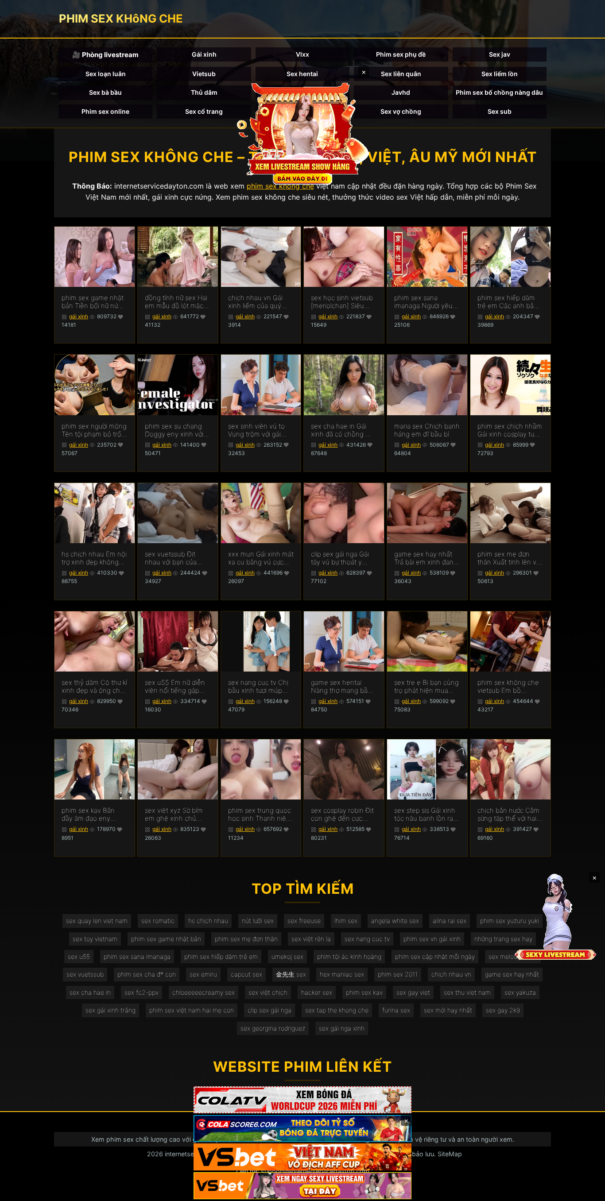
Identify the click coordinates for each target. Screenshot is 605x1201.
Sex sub (500, 111)
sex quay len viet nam (97, 920)
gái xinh (78, 316)
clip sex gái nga (269, 1010)
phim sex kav (364, 992)
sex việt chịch (267, 992)
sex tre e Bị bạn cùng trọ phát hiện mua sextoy (426, 687)
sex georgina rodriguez (272, 1028)
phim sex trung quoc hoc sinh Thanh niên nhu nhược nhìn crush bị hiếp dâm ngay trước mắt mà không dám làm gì (259, 815)
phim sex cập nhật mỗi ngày (435, 956)
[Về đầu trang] (585, 1190)
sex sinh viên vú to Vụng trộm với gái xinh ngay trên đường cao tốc (260, 430)
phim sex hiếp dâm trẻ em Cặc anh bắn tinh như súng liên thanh (507, 302)
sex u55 (79, 956)
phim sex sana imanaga (137, 956)
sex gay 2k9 (503, 1010)
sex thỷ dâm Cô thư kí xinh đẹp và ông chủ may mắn (94, 687)
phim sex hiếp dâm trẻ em (221, 956)
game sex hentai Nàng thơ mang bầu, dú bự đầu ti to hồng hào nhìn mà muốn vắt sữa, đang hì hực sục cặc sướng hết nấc (342, 687)
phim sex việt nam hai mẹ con (191, 1010)
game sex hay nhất (512, 974)
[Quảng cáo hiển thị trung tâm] (302, 132)
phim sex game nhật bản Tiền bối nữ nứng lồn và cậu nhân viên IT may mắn (94, 302)
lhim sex (345, 920)
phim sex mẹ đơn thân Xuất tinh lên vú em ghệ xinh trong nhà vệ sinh (508, 558)
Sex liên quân (401, 73)
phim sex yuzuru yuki (509, 920)
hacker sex (316, 992)
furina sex (396, 1010)
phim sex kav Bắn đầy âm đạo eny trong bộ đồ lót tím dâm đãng (90, 815)
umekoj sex (287, 956)
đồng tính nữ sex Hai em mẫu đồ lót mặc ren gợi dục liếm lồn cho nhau (176, 302)
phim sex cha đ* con (146, 974)
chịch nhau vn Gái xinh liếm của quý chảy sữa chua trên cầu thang (257, 302)
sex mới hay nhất (448, 1010)
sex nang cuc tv (367, 938)
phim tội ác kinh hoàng (349, 956)
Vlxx (302, 54)
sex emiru (203, 974)
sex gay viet (413, 992)
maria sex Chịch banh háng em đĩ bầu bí (427, 430)
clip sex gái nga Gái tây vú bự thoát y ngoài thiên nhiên (340, 558)
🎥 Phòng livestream (105, 54)
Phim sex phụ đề (401, 54)
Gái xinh (204, 54)
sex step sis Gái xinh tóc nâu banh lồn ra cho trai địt (424, 815)
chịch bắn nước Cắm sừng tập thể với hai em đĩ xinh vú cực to (508, 815)
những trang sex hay (503, 938)
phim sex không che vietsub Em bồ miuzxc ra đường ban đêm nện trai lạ (509, 687)
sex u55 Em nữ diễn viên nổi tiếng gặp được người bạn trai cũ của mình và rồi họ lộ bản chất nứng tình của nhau (177, 687)
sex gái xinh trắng (110, 1010)
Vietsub (204, 73)
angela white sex (395, 920)
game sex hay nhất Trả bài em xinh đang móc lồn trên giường (426, 558)
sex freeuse (304, 920)
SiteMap (450, 1154)
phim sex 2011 (398, 974)
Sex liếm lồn (499, 73)
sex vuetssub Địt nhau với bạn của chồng (171, 558)
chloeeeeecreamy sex (203, 992)
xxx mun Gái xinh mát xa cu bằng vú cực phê (261, 558)
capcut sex (246, 974)
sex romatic (158, 920)
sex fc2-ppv (141, 992)
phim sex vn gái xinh (432, 938)
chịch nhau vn (451, 974)
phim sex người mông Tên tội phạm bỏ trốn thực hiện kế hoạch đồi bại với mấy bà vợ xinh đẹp (94, 430)
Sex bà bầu (105, 92)
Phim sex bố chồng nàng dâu (499, 92)
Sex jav (499, 54)
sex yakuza (520, 992)
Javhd (401, 92)
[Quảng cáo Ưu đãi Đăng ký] (302, 1128)
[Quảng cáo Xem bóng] (302, 1099)
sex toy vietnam (95, 938)
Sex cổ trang (204, 111)
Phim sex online (105, 111)
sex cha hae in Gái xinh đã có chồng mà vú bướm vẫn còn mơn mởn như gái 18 (343, 430)
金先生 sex (291, 974)
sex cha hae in (90, 992)
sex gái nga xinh (342, 1028)
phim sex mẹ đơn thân (246, 938)
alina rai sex (449, 920)
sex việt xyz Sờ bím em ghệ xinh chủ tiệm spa (174, 815)
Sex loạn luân (105, 73)
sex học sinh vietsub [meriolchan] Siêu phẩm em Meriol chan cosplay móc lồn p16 (342, 302)
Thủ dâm (204, 92)
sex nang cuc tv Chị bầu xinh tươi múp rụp (258, 687)
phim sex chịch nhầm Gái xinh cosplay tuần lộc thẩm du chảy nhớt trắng (509, 430)
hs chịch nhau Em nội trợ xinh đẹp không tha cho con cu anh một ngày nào (94, 558)
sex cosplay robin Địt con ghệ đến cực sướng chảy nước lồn (342, 815)
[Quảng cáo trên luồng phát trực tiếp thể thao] (302, 1185)
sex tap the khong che (336, 1010)
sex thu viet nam (467, 992)
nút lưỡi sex (258, 920)
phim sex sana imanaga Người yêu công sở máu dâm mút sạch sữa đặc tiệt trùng (426, 302)
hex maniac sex (342, 974)
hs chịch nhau (208, 920)
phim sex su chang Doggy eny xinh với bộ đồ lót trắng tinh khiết (174, 430)
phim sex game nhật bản (166, 938)
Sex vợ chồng (400, 111)
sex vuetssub (85, 974)
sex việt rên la (311, 938)
